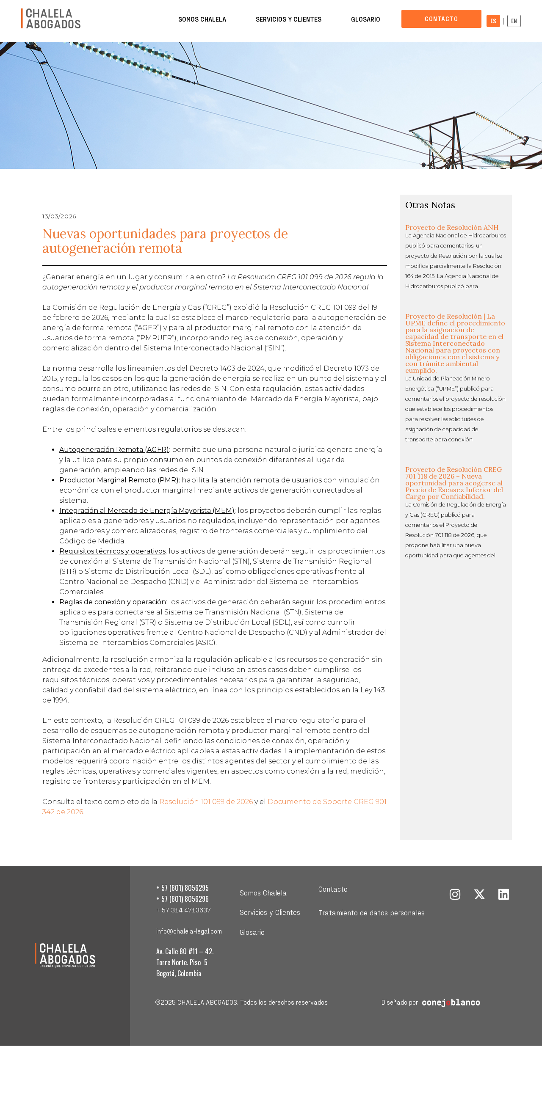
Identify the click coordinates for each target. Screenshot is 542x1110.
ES (493, 21)
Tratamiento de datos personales (371, 912)
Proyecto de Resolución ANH (452, 227)
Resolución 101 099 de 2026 (206, 802)
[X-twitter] (479, 895)
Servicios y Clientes (288, 19)
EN (514, 21)
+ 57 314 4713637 (183, 910)
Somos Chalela (202, 19)
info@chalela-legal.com (189, 931)
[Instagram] (455, 895)
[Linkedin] (504, 895)
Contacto (333, 888)
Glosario (365, 19)
